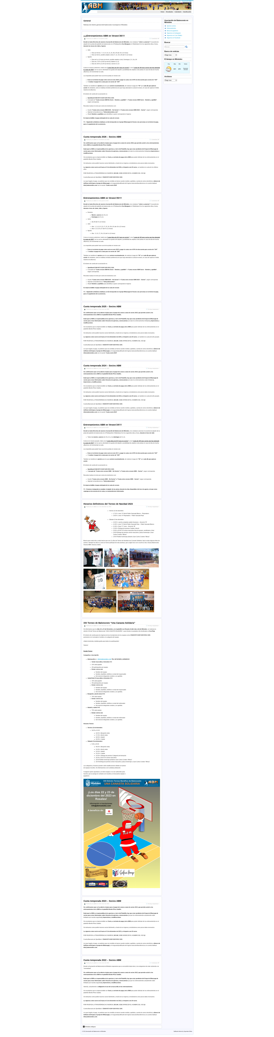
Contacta (167, 1)
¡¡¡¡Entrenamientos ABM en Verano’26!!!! (104, 36)
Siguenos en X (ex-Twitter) (174, 35)
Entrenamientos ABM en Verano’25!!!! (102, 198)
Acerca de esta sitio (175, 1)
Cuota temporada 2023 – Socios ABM (102, 901)
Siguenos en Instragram (174, 33)
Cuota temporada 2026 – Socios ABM (102, 137)
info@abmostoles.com (104, 659)
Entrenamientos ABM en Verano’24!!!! (102, 425)
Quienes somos (171, 26)
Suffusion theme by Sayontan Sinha (183, 1031)
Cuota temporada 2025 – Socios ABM (102, 306)
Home (162, 12)
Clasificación (187, 12)
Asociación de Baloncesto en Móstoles (96, 1031)
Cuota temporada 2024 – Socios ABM (102, 365)
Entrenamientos (171, 28)
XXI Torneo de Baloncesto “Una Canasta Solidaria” (109, 623)
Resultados (169, 12)
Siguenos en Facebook (173, 38)
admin (95, 38)
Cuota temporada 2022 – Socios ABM (102, 960)
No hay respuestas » (153, 309)
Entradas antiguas (90, 1026)
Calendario (178, 12)
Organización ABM (186, 1)
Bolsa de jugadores (172, 30)
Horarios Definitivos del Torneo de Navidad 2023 (108, 504)
